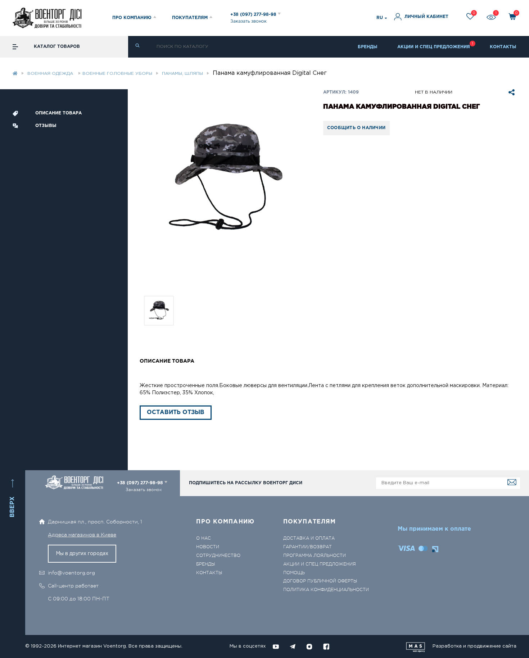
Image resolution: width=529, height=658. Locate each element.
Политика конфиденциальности (326, 589)
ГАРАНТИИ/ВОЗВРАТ (307, 547)
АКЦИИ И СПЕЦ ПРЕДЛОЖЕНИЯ (433, 47)
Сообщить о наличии (356, 128)
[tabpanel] (225, 179)
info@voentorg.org (71, 573)
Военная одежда (50, 74)
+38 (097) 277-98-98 (254, 15)
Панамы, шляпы (182, 74)
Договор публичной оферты (320, 581)
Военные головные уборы (117, 74)
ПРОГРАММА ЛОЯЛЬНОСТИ (314, 555)
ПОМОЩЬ (294, 573)
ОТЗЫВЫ (45, 126)
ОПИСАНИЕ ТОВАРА (58, 113)
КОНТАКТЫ (503, 47)
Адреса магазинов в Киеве (82, 534)
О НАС (203, 538)
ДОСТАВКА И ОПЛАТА (309, 538)
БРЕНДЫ (367, 47)
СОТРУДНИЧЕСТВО (218, 555)
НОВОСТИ (207, 547)
